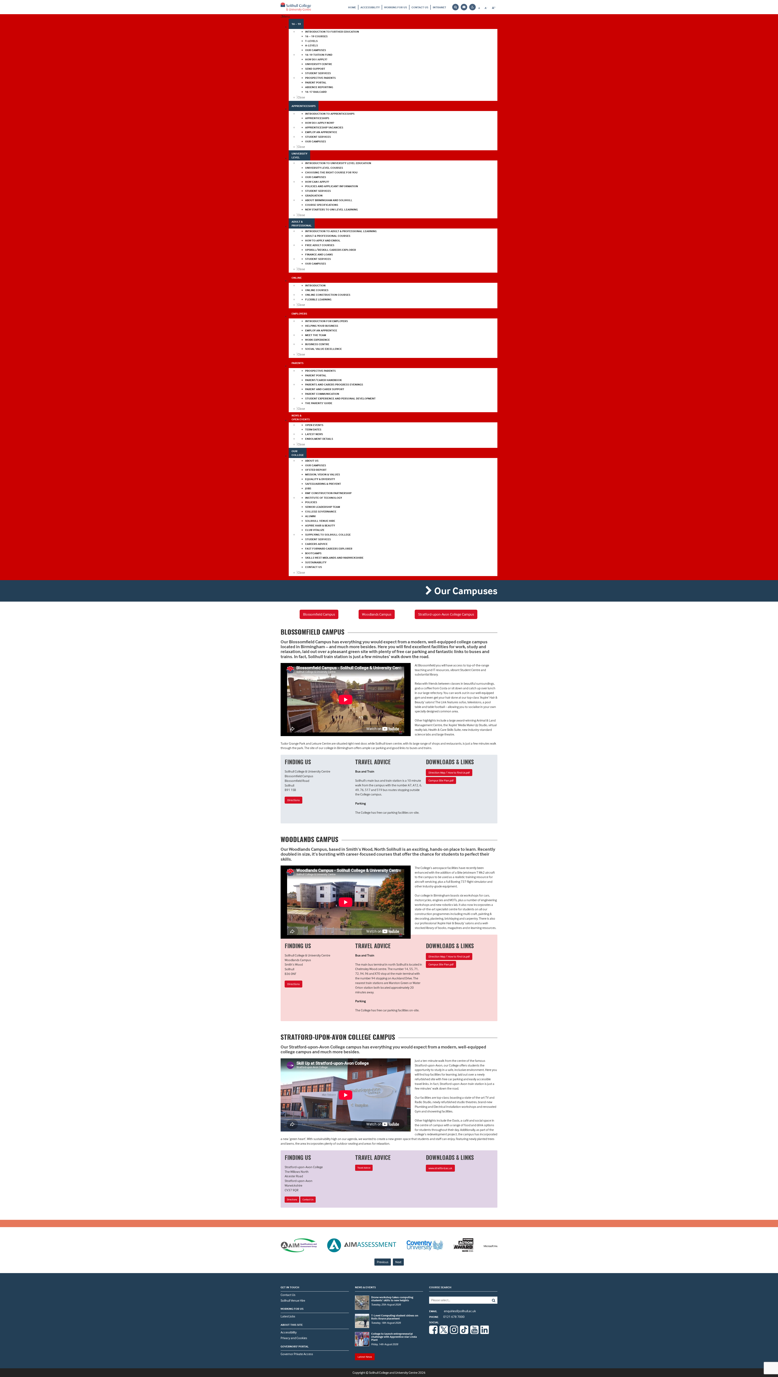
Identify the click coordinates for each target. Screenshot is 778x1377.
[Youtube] (474, 1333)
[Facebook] (433, 1333)
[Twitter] (443, 1333)
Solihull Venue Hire (293, 1300)
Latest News (365, 1356)
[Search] (490, 1300)
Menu (286, 16)
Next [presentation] (398, 1262)
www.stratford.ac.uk (440, 1168)
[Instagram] (454, 1333)
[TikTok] (464, 1333)
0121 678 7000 (447, 1317)
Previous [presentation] (382, 1262)
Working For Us (395, 7)
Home (352, 7)
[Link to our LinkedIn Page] (484, 1333)
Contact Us (419, 7)
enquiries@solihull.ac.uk (452, 1311)
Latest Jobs (288, 1316)
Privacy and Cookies (294, 1338)
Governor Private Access (297, 1354)
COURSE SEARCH (440, 1287)
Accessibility (370, 7)
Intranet (439, 7)
